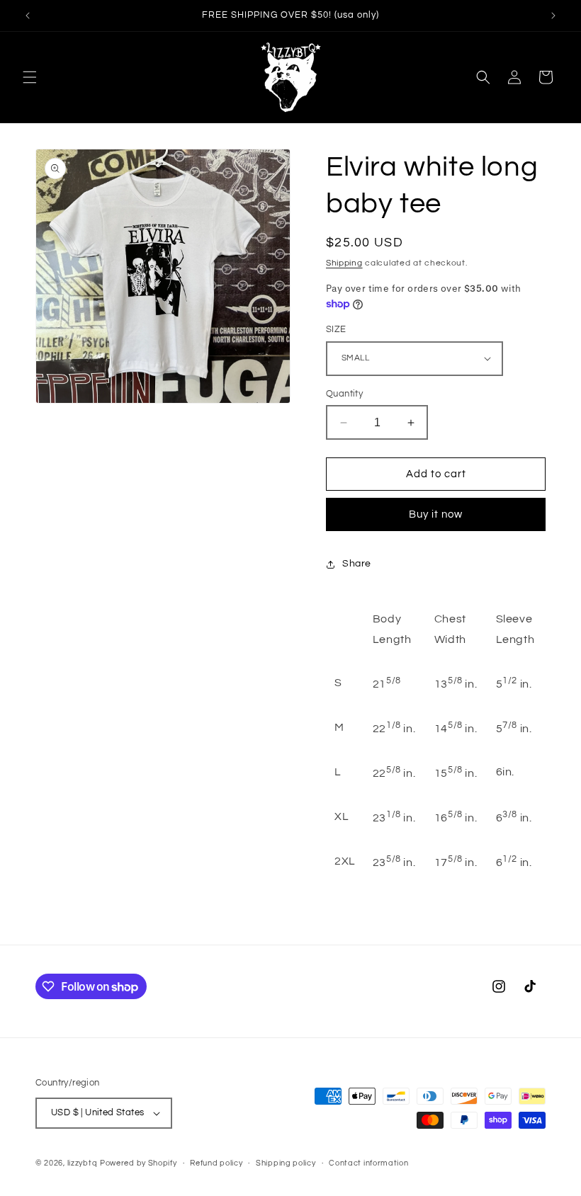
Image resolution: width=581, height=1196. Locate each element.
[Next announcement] (553, 15)
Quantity (344, 394)
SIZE (336, 329)
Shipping (344, 263)
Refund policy (216, 1163)
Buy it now (436, 514)
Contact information (368, 1163)
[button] (29, 77)
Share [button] (356, 564)
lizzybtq (82, 1163)
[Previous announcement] (27, 15)
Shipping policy (286, 1163)
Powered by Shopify (138, 1163)
